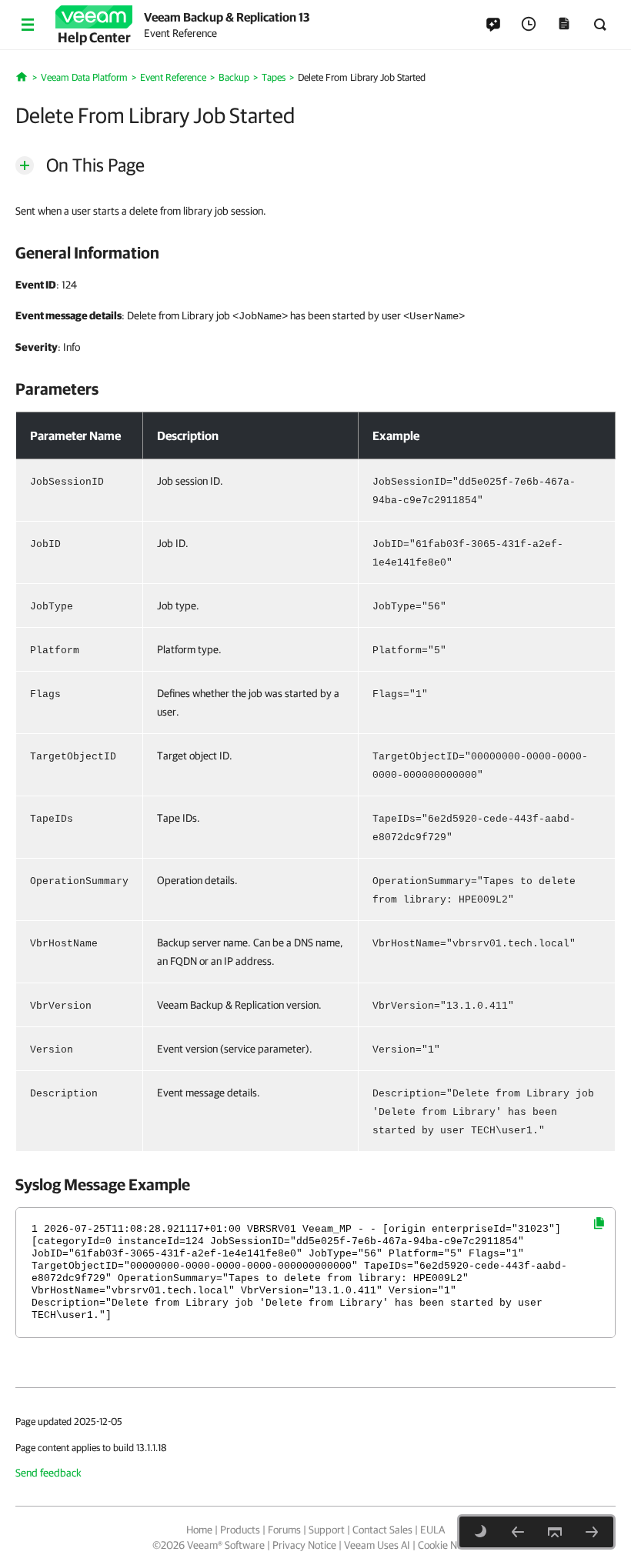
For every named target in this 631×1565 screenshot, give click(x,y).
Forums (284, 1529)
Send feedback (48, 1473)
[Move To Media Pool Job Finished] (518, 1532)
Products (240, 1529)
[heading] (315, 252)
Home (199, 1529)
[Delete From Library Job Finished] (592, 1532)
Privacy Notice (304, 1545)
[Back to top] (555, 1532)
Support (327, 1529)
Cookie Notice (448, 1545)
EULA (432, 1529)
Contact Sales (382, 1529)
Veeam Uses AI (377, 1545)
